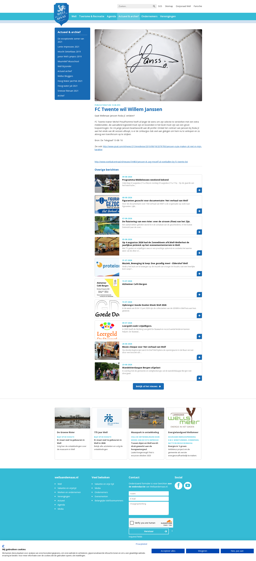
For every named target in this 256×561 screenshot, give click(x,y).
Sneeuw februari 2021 (68, 90)
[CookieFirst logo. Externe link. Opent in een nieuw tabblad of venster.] (3, 546)
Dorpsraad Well (183, 6)
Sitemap (169, 6)
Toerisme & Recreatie (91, 16)
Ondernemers (149, 16)
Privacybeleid (141, 544)
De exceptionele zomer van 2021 (71, 40)
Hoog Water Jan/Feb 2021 (70, 81)
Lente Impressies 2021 (68, 46)
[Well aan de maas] (61, 15)
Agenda (111, 16)
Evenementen (101, 496)
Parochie (198, 6)
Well (74, 16)
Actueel (61, 500)
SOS (160, 6)
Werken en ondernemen (69, 492)
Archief (61, 95)
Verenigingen (168, 16)
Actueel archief (65, 71)
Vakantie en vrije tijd (104, 484)
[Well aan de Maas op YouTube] (187, 486)
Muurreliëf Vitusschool (68, 61)
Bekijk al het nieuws (146, 386)
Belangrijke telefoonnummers (109, 500)
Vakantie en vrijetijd (67, 488)
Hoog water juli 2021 (68, 85)
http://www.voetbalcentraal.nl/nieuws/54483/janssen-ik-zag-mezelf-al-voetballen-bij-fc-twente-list (141, 161)
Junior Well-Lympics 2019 (70, 56)
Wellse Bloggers (65, 76)
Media (61, 508)
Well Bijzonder (64, 66)
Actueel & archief (129, 16)
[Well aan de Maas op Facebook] (178, 486)
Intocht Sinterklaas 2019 (69, 51)
